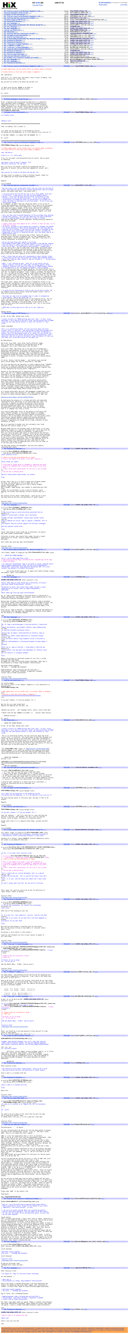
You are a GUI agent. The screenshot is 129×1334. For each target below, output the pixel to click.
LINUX (47, 1330)
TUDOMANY (49, 1332)
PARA (122, 1330)
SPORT (21, 1332)
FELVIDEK (49, 1328)
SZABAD (27, 1332)
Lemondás (123, 5)
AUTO (20, 1328)
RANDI (3, 1332)
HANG (78, 1328)
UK (56, 1332)
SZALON (34, 1332)
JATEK (3, 1330)
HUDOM (114, 1328)
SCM (38, 3)
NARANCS (84, 1330)
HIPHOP (84, 1328)
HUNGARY (121, 1328)
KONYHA (13, 1330)
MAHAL (61, 1330)
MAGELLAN (54, 1330)
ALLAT (15, 1328)
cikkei (89, 11)
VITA (71, 1332)
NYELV (101, 1330)
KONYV (19, 1330)
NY (98, 1330)
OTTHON (108, 1330)
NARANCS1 (92, 1330)
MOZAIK (77, 1330)
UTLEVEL (66, 1332)
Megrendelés (103, 5)
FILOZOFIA (61, 1328)
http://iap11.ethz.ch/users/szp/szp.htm (14, 503)
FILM (55, 1328)
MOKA (71, 1330)
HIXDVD (107, 1328)
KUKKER (34, 1330)
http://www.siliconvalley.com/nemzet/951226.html (17, 397)
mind (42, 11)
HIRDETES (91, 1328)
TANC (39, 1332)
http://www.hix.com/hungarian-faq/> (37, 749)
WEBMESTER (79, 1332)
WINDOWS (88, 1332)
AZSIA (24, 1328)
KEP (7, 1330)
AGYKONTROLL (7, 1328)
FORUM (68, 1328)
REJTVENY (11, 1332)
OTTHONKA (115, 1330)
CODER (38, 1328)
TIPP (43, 1332)
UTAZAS (60, 1332)
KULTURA (41, 1330)
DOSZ (43, 1328)
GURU (74, 1328)
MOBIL (66, 1330)
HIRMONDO (100, 1328)
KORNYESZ (26, 1330)
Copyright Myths (37, 5)
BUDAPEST (31, 1328)
